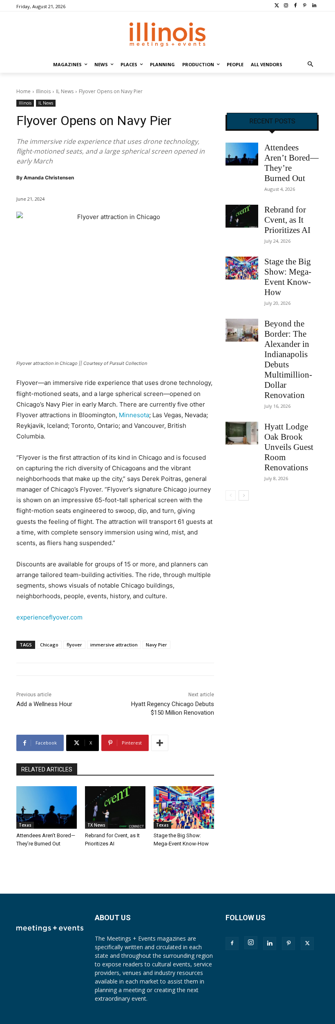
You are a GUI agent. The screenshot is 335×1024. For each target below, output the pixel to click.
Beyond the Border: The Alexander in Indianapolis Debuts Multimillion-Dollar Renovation (288, 359)
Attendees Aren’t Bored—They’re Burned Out (291, 163)
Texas (25, 825)
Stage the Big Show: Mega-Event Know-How (287, 277)
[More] (159, 743)
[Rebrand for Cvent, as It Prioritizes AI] (115, 807)
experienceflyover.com (49, 617)
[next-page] (244, 495)
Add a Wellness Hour (44, 704)
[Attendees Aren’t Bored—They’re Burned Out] (46, 807)
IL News (65, 91)
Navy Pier (156, 645)
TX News (96, 825)
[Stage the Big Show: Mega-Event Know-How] (184, 807)
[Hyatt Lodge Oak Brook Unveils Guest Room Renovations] (242, 433)
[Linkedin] (314, 6)
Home (23, 91)
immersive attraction (114, 645)
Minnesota (134, 415)
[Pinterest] (304, 6)
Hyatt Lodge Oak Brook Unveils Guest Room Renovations (288, 447)
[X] (307, 943)
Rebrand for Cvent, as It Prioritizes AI (287, 220)
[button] (310, 64)
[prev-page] (231, 495)
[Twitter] (276, 6)
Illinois (43, 91)
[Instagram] (286, 6)
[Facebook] (295, 6)
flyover (74, 645)
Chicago (49, 645)
